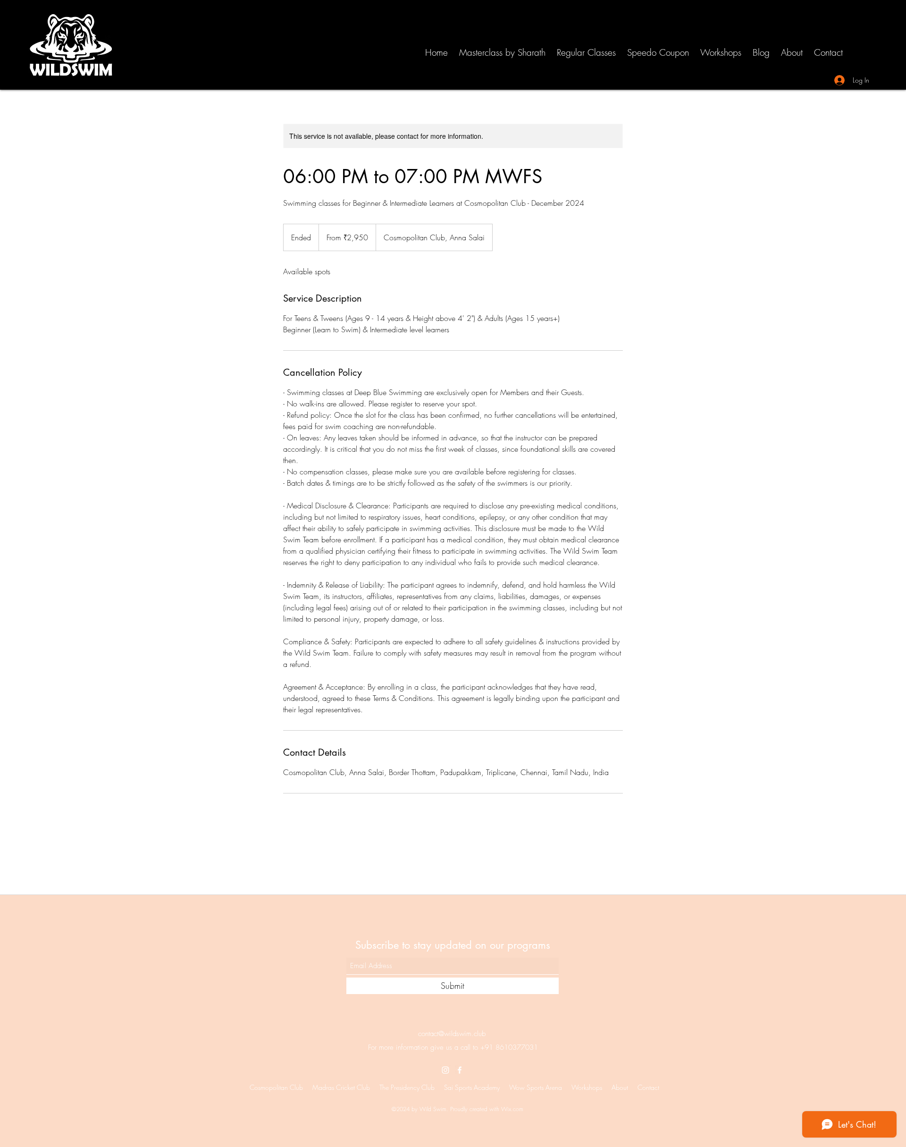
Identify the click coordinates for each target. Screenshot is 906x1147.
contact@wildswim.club (452, 1033)
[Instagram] (445, 1070)
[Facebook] (459, 1070)
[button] (585, 51)
